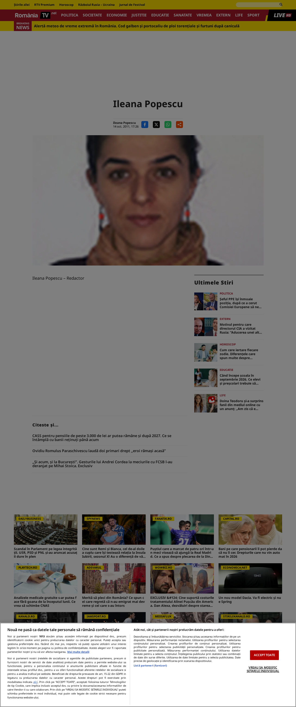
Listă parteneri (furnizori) (150, 665)
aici (35, 682)
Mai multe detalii (78, 652)
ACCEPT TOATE (264, 655)
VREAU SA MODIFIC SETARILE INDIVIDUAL (263, 669)
